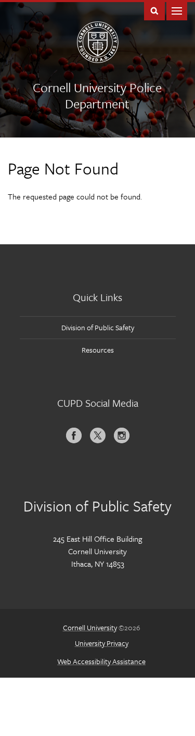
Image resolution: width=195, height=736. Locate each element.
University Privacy (101, 643)
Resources (98, 349)
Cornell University (90, 627)
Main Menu (176, 10)
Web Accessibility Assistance (101, 661)
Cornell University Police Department (97, 95)
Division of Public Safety (97, 327)
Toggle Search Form (154, 10)
